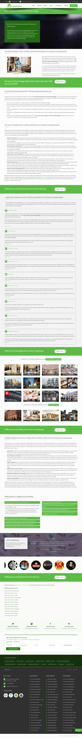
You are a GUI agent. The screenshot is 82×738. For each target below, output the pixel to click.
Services (39, 5)
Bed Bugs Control (12, 301)
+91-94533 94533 (14, 1)
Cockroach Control (12, 210)
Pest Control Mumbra (52, 727)
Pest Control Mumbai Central (37, 699)
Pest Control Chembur (36, 722)
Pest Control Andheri (35, 692)
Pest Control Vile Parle (52, 712)
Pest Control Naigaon (68, 689)
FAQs (68, 735)
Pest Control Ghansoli (69, 704)
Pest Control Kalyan (52, 679)
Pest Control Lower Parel (53, 694)
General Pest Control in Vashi (10, 615)
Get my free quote (13, 648)
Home (33, 5)
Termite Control (12, 231)
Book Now (73, 5)
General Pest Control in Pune (10, 593)
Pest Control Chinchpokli (36, 720)
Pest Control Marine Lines (69, 715)
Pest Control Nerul (52, 725)
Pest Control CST (34, 717)
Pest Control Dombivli (35, 712)
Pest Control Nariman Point (70, 699)
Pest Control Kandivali (69, 681)
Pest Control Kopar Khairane (70, 717)
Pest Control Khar (51, 704)
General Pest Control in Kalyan (11, 613)
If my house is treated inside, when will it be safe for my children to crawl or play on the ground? (59, 513)
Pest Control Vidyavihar (53, 717)
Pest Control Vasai (68, 692)
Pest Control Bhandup (52, 684)
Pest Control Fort (34, 730)
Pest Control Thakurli (52, 720)
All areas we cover (70, 664)
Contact (66, 5)
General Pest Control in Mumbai (11, 590)
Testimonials (58, 5)
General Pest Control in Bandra (11, 611)
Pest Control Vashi (35, 707)
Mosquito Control (39, 661)
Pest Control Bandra (35, 694)
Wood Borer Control (13, 248)
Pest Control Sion (51, 692)
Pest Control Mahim (52, 702)
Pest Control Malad (35, 686)
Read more (7, 226)
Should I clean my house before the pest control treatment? (19, 524)
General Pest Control (9, 661)
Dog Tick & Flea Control (10, 664)
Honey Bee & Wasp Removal (63, 661)
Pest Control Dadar (35, 697)
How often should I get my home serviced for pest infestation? (20, 521)
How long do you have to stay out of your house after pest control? (21, 527)
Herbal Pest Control (22, 664)
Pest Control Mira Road (69, 684)
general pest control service (22, 585)
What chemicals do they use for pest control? (16, 518)
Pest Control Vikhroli (52, 715)
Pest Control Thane (35, 702)
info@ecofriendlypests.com (27, 1)
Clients (51, 5)
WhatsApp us (17, 641)
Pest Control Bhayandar (69, 686)
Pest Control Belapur (52, 730)
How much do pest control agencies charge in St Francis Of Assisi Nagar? (58, 506)
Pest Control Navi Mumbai (36, 704)
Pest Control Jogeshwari (69, 679)
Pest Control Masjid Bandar (70, 712)
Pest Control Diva (34, 715)
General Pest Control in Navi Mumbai (12, 597)
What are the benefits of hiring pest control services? (55, 509)
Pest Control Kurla (52, 689)
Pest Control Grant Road (69, 727)
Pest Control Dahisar (35, 681)
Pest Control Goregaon (36, 689)
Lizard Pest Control (12, 315)
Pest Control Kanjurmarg (69, 722)
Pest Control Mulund (52, 681)
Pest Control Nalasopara (69, 694)
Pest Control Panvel (52, 722)
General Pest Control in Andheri (11, 599)
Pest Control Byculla (35, 727)
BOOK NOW (78, 730)
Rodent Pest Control (13, 285)
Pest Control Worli (68, 730)
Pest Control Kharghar (69, 720)
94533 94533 (9, 641)
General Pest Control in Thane (11, 595)
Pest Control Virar (68, 697)
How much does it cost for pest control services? (17, 502)
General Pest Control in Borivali (11, 602)
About (45, 5)
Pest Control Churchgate (69, 702)
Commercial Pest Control (33, 664)
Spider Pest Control (12, 261)
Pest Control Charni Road (36, 725)
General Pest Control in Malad (11, 606)
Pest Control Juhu (51, 710)
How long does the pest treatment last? (52, 502)
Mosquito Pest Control (13, 331)
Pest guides (61, 664)
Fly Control (10, 274)
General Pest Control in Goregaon (11, 608)
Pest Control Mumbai (35, 679)
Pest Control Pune (35, 710)
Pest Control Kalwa (68, 725)
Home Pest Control (52, 664)
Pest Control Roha (68, 707)
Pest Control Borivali (35, 684)
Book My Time (60, 81)
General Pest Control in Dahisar (11, 604)
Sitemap (76, 735)
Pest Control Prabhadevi (53, 697)
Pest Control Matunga (52, 699)
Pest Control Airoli (68, 710)
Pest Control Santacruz (53, 707)
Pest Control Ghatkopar (53, 686)
